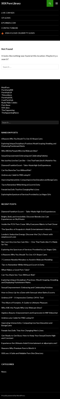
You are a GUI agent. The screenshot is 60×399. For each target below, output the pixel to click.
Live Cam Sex (7, 13)
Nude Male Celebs (9, 102)
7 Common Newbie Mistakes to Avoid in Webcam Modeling (26, 259)
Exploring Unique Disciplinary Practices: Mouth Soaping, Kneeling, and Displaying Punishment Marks (29, 281)
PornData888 (7, 90)
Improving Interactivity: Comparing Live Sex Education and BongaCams (29, 180)
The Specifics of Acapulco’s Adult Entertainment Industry (26, 229)
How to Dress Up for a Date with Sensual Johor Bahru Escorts (28, 292)
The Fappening (8, 110)
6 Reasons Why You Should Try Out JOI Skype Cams (22, 139)
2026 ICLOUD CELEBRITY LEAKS (20, 33)
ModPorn (5, 87)
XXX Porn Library (11, 3)
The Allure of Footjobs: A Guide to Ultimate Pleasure (24, 302)
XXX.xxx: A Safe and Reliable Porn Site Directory (22, 353)
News (3, 371)
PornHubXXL (7, 97)
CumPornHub (7, 100)
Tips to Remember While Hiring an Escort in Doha (20, 185)
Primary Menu (56, 3)
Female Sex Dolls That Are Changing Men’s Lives (20, 189)
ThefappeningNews (10, 112)
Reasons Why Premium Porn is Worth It (18, 348)
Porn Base (5, 105)
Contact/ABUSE (9, 28)
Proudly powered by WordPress (13, 396)
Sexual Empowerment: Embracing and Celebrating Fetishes (24, 156)
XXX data (5, 107)
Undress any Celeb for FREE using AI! (16, 175)
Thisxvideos (6, 95)
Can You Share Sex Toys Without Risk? (16, 170)
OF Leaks (5, 18)
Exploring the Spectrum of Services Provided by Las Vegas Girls (26, 194)
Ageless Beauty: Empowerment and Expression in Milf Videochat (29, 313)
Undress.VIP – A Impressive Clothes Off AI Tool (22, 297)
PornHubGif (6, 92)
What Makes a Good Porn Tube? (15, 270)
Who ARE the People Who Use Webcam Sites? (19, 151)
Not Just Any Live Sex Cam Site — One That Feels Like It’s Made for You (28, 160)
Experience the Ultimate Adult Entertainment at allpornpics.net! (29, 343)
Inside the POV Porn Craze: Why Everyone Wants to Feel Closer (29, 224)
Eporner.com (8, 23)
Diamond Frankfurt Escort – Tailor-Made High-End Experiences (26, 165)
